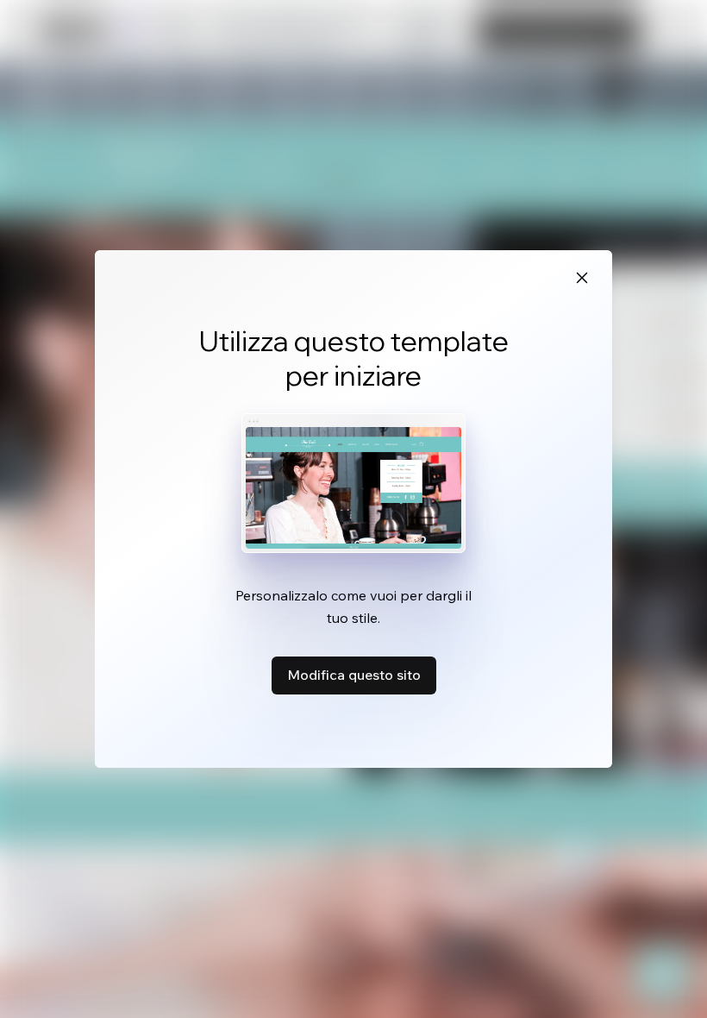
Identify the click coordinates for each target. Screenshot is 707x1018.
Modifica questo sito (354, 674)
